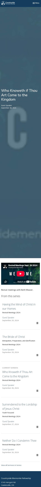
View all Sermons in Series (11, 465)
